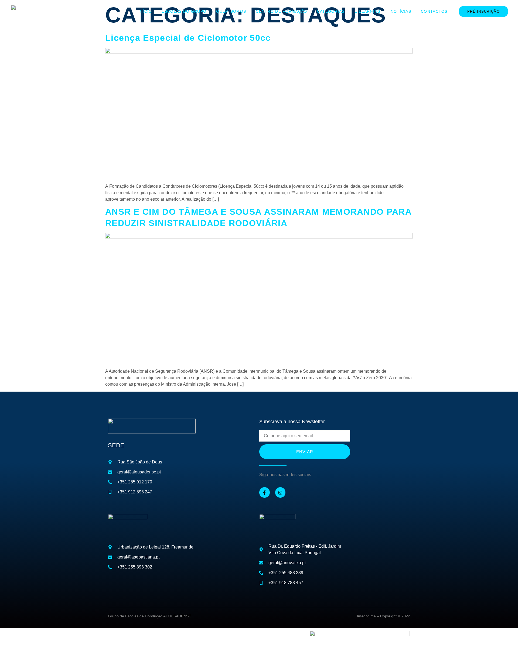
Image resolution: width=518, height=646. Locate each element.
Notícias (401, 11)
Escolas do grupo (184, 11)
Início (145, 11)
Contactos (434, 11)
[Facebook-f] (264, 492)
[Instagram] (280, 492)
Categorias (331, 11)
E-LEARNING (368, 11)
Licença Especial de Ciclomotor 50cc (188, 38)
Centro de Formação (281, 11)
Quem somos (231, 11)
